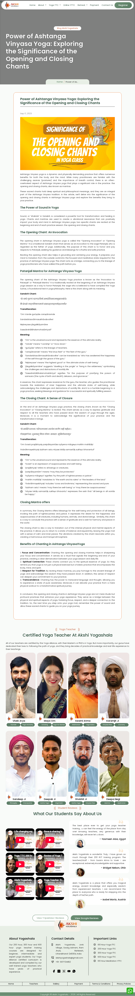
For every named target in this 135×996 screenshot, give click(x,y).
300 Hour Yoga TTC (107, 952)
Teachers (33, 983)
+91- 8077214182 (63, 961)
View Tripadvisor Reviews (50, 917)
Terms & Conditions (101, 983)
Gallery (56, 983)
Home (32, 5)
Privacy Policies (124, 983)
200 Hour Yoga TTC (107, 948)
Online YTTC (69, 5)
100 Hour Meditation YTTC (110, 961)
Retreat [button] (82, 5)
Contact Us (107, 5)
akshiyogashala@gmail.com (69, 957)
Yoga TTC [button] (54, 5)
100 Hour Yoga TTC (106, 944)
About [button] (41, 5)
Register (123, 5)
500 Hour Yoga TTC (107, 956)
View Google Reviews (87, 918)
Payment (94, 5)
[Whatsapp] (130, 991)
